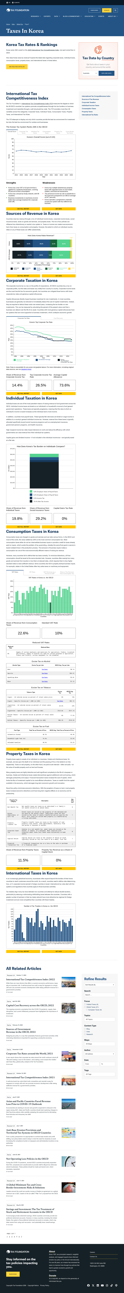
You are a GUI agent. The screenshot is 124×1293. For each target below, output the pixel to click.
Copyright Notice (33, 1285)
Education (89, 16)
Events (101, 16)
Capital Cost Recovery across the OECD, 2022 (30, 1005)
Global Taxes (93, 1007)
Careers (92, 1252)
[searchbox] (100, 1019)
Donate (106, 10)
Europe (17, 2)
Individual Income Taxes (90, 105)
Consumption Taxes (89, 108)
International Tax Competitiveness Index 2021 (30, 1077)
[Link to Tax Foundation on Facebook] (88, 1285)
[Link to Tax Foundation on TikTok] (111, 1285)
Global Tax (20, 24)
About (52, 1251)
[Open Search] (115, 10)
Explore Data (106, 73)
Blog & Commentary (71, 16)
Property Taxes (87, 112)
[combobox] (99, 1019)
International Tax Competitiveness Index (96, 96)
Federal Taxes (92, 1004)
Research (35, 16)
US (9, 2)
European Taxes (95, 1010)
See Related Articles (17, 66)
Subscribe (94, 10)
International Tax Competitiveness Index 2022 (30, 979)
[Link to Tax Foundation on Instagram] (106, 1285)
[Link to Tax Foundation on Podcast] (116, 1285)
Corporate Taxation (89, 102)
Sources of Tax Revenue (90, 99)
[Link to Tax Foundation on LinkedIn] (97, 1285)
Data (56, 16)
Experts (47, 16)
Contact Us (93, 1256)
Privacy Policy (44, 1285)
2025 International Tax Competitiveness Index (43, 50)
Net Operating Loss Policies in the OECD (27, 1159)
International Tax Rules (90, 115)
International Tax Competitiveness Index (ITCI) (37, 104)
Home (8, 24)
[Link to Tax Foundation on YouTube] (102, 1285)
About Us (112, 16)
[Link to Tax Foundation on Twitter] (93, 1285)
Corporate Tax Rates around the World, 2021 (29, 1054)
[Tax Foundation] (17, 10)
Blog (88, 1029)
